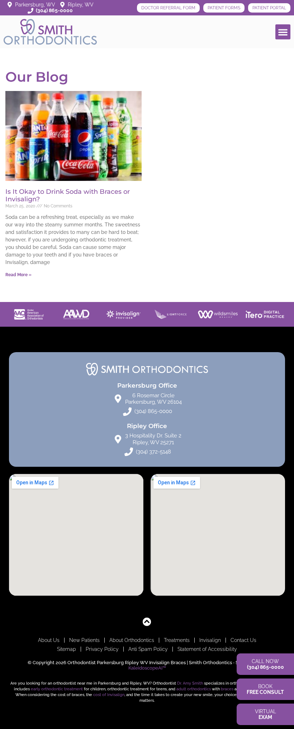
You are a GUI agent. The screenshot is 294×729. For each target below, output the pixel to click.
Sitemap (66, 649)
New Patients (84, 640)
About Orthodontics (131, 640)
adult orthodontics (193, 688)
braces (227, 688)
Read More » (18, 274)
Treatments (177, 640)
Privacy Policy (102, 649)
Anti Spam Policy (148, 649)
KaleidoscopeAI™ (147, 668)
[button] (282, 31)
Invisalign (210, 640)
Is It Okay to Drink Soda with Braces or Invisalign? (67, 195)
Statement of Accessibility (207, 649)
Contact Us (243, 640)
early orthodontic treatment (57, 688)
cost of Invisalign (108, 694)
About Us (49, 640)
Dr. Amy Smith (190, 683)
